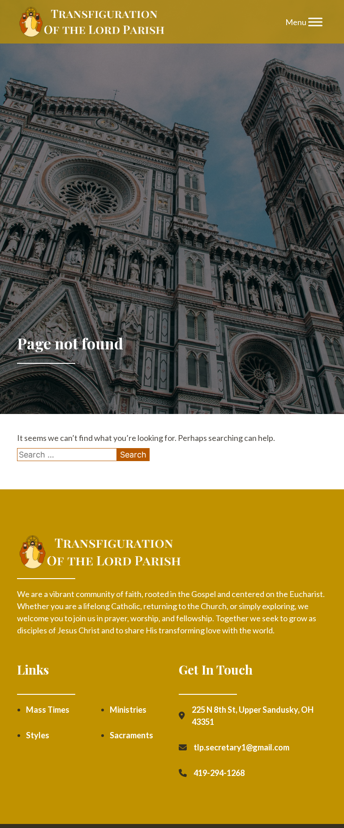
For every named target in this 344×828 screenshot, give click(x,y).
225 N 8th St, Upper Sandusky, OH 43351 (253, 716)
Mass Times (47, 710)
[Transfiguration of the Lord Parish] (91, 22)
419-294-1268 (219, 773)
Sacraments (131, 735)
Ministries (128, 710)
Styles (37, 735)
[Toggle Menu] (315, 21)
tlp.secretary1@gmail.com (241, 747)
